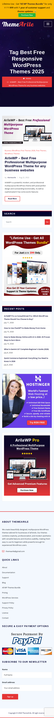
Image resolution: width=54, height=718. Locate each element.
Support (5, 577)
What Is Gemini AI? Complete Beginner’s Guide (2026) (26, 349)
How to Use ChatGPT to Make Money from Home (24, 328)
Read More (12, 198)
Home (28, 78)
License (5, 613)
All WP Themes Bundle (11, 587)
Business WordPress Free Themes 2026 (20, 150)
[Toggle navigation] (48, 24)
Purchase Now (27, 15)
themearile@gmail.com (15, 551)
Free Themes (41, 150)
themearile (10, 177)
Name (5, 669)
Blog (4, 582)
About (4, 567)
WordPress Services (10, 597)
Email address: (8, 682)
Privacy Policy (7, 608)
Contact (5, 618)
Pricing (5, 592)
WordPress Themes (12, 153)
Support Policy (8, 603)
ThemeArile (26, 713)
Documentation (8, 572)
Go (47, 222)
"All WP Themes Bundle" (32, 3)
